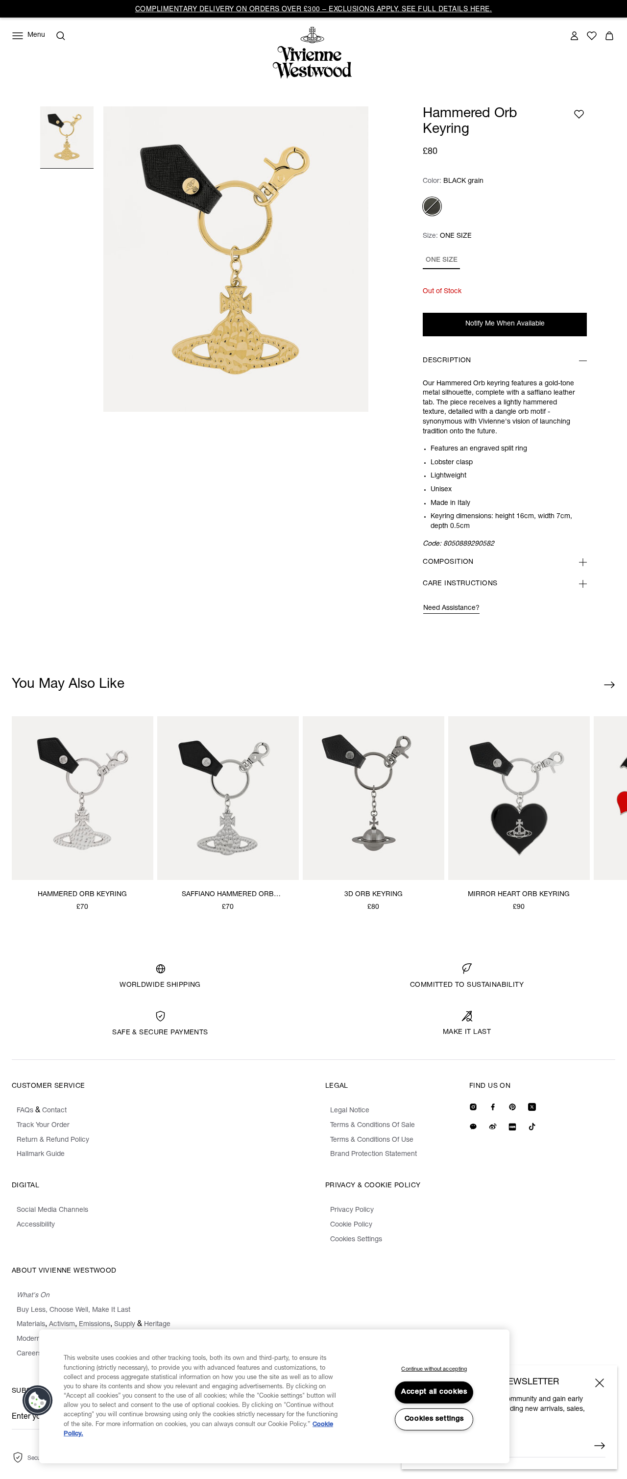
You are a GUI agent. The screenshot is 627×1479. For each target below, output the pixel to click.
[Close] (599, 1383)
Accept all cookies (434, 1392)
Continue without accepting (434, 1369)
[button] (37, 1400)
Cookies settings (434, 1419)
